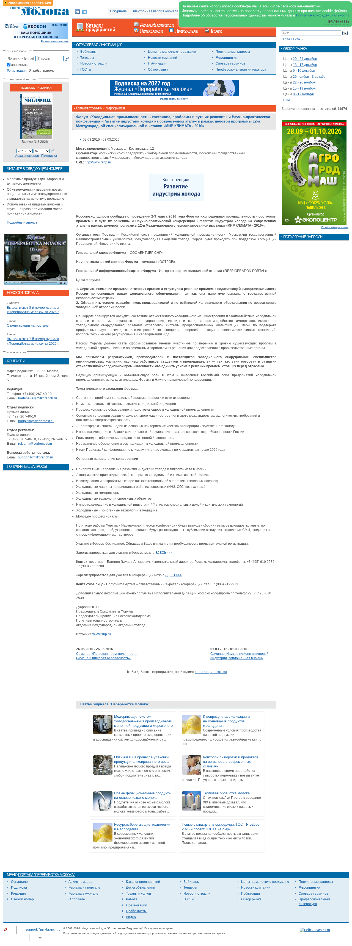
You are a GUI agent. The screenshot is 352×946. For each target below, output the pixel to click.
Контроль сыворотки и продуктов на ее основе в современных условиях (230, 761)
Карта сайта (290, 39)
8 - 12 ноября (303, 94)
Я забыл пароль (41, 71)
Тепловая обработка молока (226, 793)
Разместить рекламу (54, 41)
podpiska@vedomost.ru (36, 421)
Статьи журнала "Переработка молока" (115, 704)
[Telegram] (84, 11)
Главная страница (88, 108)
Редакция (18, 893)
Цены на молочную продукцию (172, 52)
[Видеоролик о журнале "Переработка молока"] (36, 259)
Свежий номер (22, 899)
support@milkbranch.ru (35, 457)
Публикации (157, 63)
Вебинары (88, 52)
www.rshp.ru (101, 634)
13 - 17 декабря (305, 65)
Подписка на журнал (36, 88)
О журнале (118, 11)
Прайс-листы (186, 30)
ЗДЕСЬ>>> (163, 553)
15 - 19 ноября (304, 88)
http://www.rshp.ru (98, 162)
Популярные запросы (233, 52)
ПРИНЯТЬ (337, 21)
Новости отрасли (93, 63)
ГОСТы (85, 69)
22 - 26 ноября (304, 82)
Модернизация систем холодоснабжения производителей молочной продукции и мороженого (143, 721)
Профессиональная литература (241, 69)
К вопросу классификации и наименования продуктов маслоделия (226, 721)
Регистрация (17, 71)
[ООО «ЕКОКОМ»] (36, 30)
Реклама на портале (84, 887)
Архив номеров (27, 156)
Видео (216, 30)
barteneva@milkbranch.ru (37, 398)
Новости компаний (162, 58)
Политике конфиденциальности (322, 15)
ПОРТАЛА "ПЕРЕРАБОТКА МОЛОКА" (46, 875)
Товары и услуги (138, 893)
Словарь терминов (230, 63)
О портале (76, 899)
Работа (132, 899)
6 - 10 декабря (304, 71)
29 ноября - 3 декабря (310, 77)
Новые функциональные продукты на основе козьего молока (142, 795)
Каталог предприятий (100, 27)
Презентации (151, 30)
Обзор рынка (158, 69)
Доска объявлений (157, 24)
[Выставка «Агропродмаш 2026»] (314, 172)
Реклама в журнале (83, 893)
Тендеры (87, 58)
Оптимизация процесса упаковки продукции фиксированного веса (141, 759)
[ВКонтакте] (77, 11)
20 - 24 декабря (305, 59)
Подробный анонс (21, 222)
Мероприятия (226, 58)
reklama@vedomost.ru (35, 444)
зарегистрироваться (211, 672)
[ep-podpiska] (174, 88)
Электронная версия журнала (154, 11)
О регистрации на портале (28, 325)
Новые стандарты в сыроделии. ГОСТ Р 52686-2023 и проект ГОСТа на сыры (221, 826)
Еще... (288, 100)
